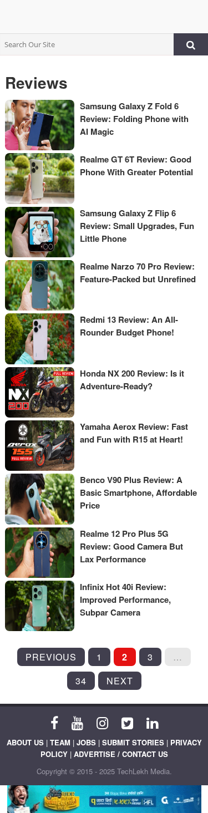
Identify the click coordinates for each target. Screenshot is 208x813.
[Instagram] (102, 722)
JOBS (86, 742)
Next (119, 680)
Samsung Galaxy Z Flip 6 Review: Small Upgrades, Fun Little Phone (137, 226)
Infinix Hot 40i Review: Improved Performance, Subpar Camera (125, 599)
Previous (51, 657)
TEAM (60, 742)
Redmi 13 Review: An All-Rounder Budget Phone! (129, 325)
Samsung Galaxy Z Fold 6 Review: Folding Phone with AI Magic (134, 119)
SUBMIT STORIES (133, 742)
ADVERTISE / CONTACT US (121, 754)
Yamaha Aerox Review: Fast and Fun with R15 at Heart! (134, 432)
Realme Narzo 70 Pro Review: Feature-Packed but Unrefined (138, 272)
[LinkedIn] (152, 722)
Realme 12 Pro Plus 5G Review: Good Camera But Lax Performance (131, 546)
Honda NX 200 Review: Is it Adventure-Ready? (132, 379)
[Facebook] (54, 722)
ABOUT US (25, 742)
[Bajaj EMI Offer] (104, 799)
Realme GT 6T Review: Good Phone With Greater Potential (136, 165)
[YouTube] (77, 722)
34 (81, 680)
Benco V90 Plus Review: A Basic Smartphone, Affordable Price (138, 492)
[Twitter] (127, 722)
